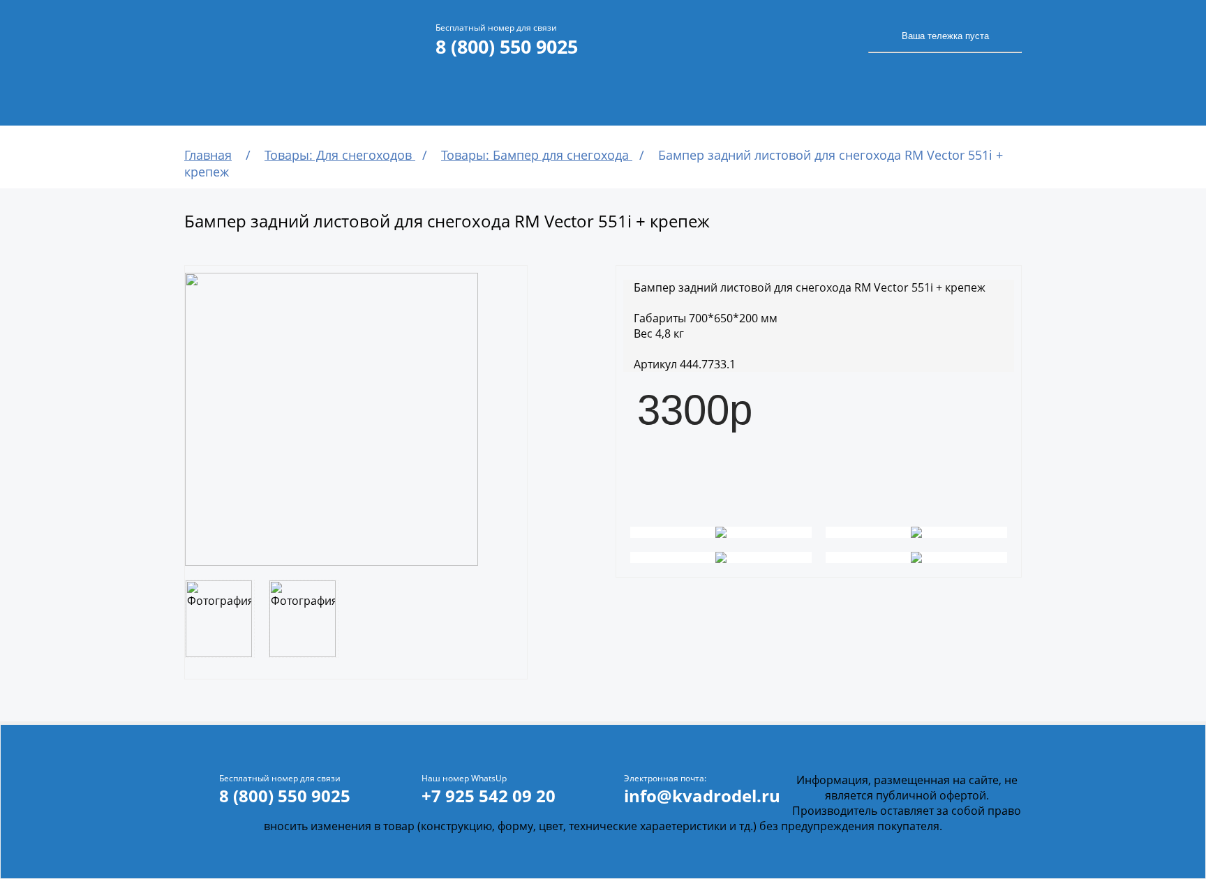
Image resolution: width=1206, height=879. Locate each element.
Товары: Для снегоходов (340, 154)
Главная (208, 154)
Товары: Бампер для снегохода (536, 154)
